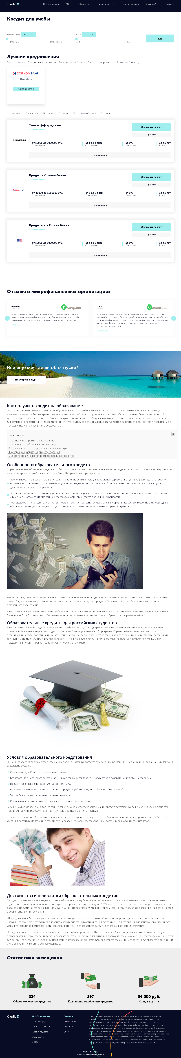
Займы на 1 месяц (128, 62)
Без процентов (16, 62)
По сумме (48, 113)
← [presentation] (7, 318)
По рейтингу (31, 113)
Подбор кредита (51, 4)
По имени (106, 113)
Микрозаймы (152, 4)
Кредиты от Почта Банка (49, 225)
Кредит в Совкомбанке (47, 175)
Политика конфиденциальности (90, 1054)
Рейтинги (68, 1026)
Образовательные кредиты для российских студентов (42, 448)
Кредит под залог (131, 4)
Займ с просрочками (101, 62)
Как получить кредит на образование (32, 440)
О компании (70, 1021)
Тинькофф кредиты (45, 125)
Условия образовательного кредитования (35, 451)
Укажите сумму (13, 34)
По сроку (63, 113)
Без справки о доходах (42, 62)
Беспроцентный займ (72, 62)
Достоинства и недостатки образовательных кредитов (42, 455)
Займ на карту (84, 4)
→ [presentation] (173, 318)
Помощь (169, 4)
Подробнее (26, 79)
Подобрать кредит (26, 379)
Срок (78, 34)
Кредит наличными (107, 4)
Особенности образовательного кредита (34, 444)
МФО (68, 4)
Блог (66, 1031)
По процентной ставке (84, 113)
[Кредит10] (13, 4)
